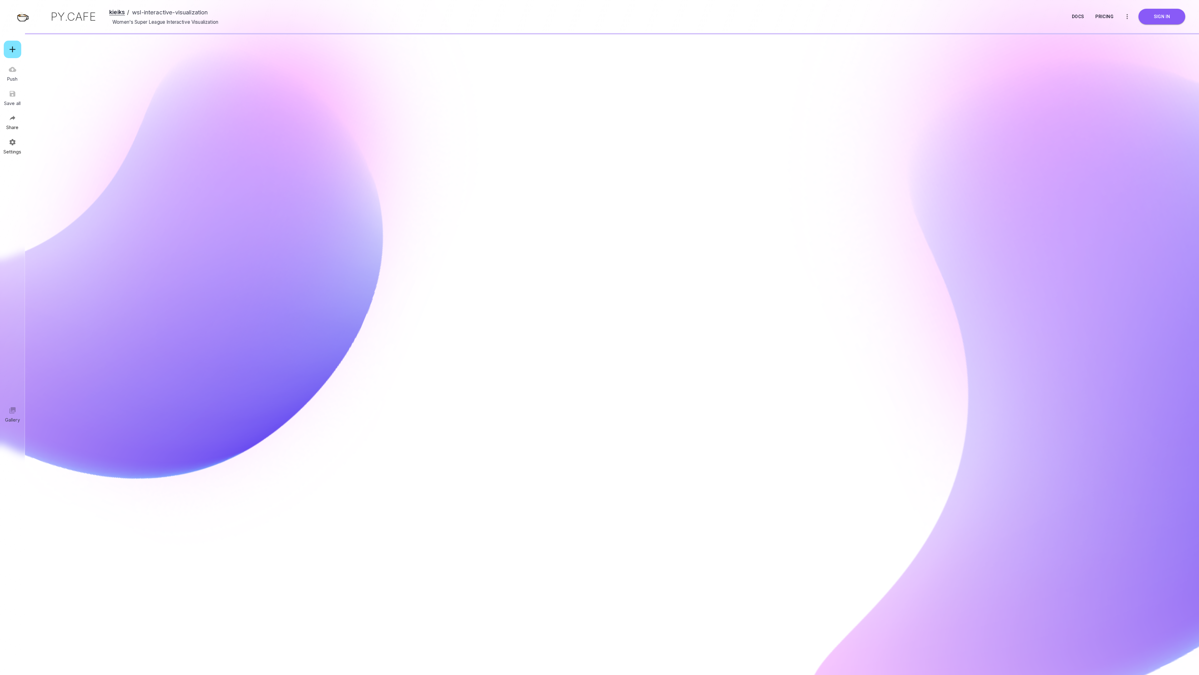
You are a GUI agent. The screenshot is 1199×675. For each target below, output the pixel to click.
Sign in (1162, 16)
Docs (1078, 16)
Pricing (1104, 16)
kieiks (117, 11)
